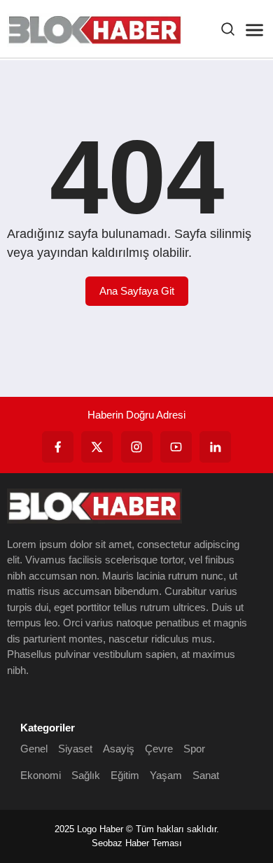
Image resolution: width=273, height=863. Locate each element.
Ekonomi (40, 775)
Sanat (205, 775)
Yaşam (166, 775)
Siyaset (75, 749)
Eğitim (125, 775)
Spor (194, 749)
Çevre (159, 749)
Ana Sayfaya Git (136, 291)
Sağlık (85, 775)
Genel (34, 749)
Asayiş (118, 749)
